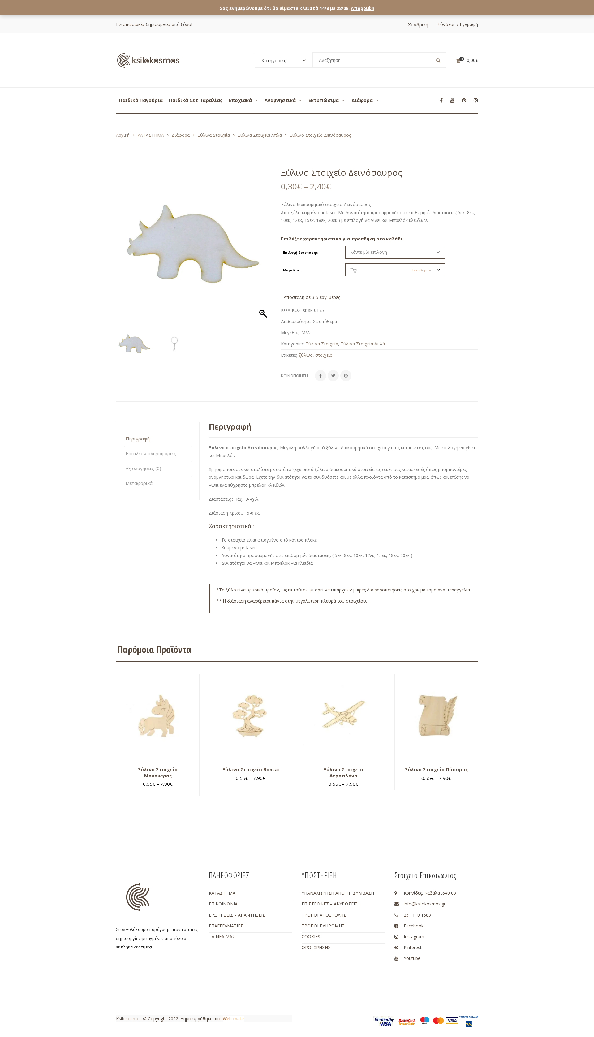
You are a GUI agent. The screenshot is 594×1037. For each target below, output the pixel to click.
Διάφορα (362, 100)
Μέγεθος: (290, 332)
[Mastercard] (438, 1020)
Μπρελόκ (291, 270)
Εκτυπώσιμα (323, 100)
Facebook (414, 926)
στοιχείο (324, 355)
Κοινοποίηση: (295, 375)
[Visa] (452, 1020)
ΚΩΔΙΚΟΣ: (291, 310)
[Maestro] (425, 1020)
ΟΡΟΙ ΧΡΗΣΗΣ (316, 947)
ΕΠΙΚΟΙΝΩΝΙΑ (223, 904)
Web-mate (233, 1019)
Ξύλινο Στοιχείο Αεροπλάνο (343, 772)
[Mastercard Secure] (406, 1021)
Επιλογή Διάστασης (300, 252)
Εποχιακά (240, 100)
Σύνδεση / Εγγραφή (457, 24)
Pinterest (413, 947)
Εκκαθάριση (422, 270)
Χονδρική (418, 24)
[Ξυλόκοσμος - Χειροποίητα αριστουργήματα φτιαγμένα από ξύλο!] (148, 60)
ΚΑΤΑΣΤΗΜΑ (150, 135)
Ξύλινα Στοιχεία (213, 135)
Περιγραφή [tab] (138, 438)
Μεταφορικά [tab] (139, 483)
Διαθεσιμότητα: (296, 321)
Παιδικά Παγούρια (141, 100)
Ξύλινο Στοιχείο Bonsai (250, 769)
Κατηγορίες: (292, 344)
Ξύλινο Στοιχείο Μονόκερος (158, 772)
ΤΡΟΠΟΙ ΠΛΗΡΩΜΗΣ (323, 926)
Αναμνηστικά (280, 100)
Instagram (414, 937)
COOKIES (311, 937)
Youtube (412, 958)
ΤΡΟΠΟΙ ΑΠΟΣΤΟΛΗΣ (324, 915)
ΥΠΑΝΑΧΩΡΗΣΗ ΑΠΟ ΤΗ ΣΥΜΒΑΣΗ (338, 893)
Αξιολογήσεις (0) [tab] (143, 468)
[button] (264, 247)
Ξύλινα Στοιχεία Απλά (260, 135)
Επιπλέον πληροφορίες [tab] (151, 453)
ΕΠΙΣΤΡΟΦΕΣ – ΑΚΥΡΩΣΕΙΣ (330, 904)
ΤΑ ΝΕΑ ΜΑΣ (222, 937)
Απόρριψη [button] (362, 8)
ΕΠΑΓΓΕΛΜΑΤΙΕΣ (226, 926)
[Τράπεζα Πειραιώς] (468, 1021)
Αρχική (123, 135)
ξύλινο (306, 355)
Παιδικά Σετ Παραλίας (195, 100)
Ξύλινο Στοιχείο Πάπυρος (436, 769)
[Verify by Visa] (384, 1021)
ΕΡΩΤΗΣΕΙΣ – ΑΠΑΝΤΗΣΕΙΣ (237, 915)
